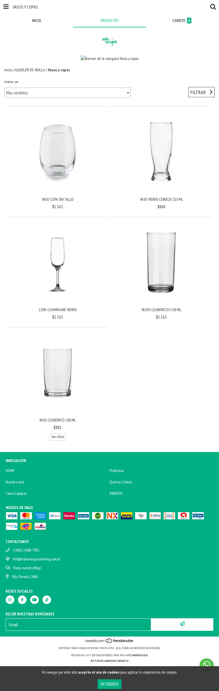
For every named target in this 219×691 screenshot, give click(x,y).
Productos (117, 470)
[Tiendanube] (110, 642)
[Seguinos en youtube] (34, 599)
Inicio (8, 69)
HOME (10, 470)
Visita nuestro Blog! (27, 567)
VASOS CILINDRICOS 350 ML (161, 309)
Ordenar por (11, 82)
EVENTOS (116, 493)
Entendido (109, 684)
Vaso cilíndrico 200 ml (57, 420)
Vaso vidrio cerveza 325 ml (161, 199)
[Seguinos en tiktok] (46, 599)
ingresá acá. (140, 655)
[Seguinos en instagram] (10, 599)
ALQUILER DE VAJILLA (30, 69)
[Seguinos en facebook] (22, 599)
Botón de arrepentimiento (110, 661)
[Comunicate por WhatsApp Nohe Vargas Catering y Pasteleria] (206, 664)
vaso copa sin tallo (58, 199)
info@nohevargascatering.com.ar (36, 559)
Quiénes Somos (121, 482)
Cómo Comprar (16, 493)
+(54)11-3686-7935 (26, 550)
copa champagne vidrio (58, 309)
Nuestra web (15, 482)
